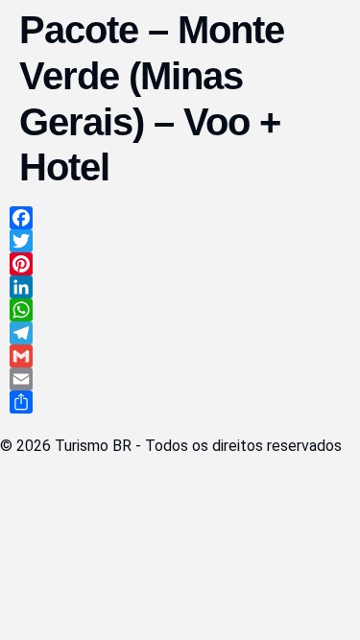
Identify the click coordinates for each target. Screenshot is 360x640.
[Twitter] (180, 240)
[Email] (180, 379)
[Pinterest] (180, 263)
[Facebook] (180, 217)
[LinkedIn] (180, 286)
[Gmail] (180, 355)
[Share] (180, 402)
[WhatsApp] (180, 309)
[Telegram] (180, 332)
